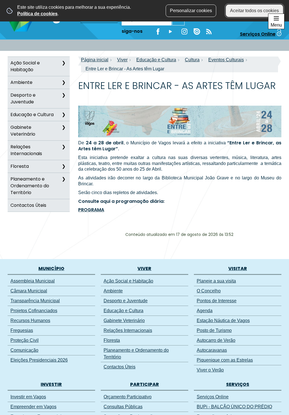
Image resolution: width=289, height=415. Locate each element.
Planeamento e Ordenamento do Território (29, 186)
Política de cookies (37, 13)
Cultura (192, 59)
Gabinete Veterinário (22, 130)
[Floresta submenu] (63, 166)
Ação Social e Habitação (25, 66)
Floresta (19, 166)
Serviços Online (257, 34)
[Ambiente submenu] (63, 82)
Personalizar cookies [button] (191, 10)
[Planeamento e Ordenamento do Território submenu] (63, 179)
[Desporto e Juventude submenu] (63, 95)
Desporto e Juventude (23, 98)
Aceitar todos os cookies (254, 10)
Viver (122, 59)
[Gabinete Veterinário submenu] (63, 127)
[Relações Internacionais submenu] (63, 147)
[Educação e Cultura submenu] (63, 114)
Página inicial (94, 59)
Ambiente (21, 82)
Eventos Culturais (226, 59)
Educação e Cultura (32, 114)
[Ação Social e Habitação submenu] (63, 63)
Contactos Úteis (28, 205)
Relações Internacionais (26, 150)
